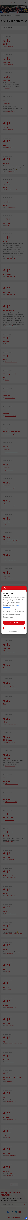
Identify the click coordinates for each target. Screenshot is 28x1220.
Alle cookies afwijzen (14, 631)
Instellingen (14, 628)
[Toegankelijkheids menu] (26, 1218)
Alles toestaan (14, 622)
